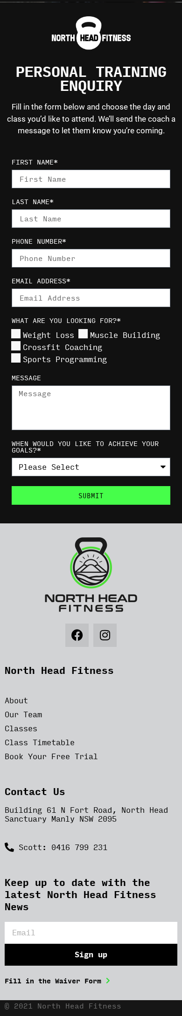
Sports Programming (65, 359)
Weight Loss (48, 335)
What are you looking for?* (66, 321)
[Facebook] (77, 635)
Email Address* (41, 281)
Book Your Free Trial (51, 756)
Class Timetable (40, 742)
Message (26, 378)
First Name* (35, 162)
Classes (21, 728)
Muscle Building (125, 335)
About (16, 700)
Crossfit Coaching (62, 347)
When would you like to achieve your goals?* (85, 447)
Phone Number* (39, 242)
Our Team (23, 714)
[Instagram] (105, 635)
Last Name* (33, 202)
